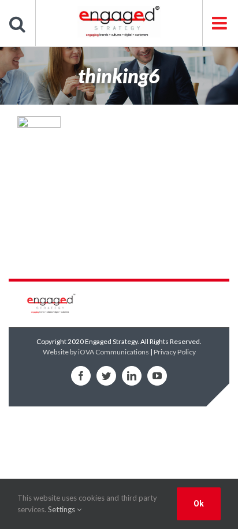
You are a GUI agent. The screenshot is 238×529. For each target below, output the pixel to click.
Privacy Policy (175, 351)
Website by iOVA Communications (96, 351)
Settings (62, 509)
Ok (199, 503)
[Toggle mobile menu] (220, 23)
